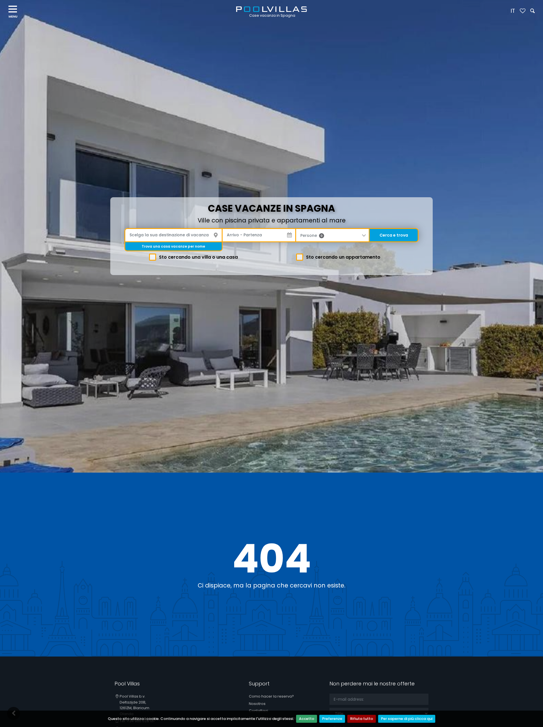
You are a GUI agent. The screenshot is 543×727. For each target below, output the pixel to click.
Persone (311, 235)
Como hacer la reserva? (271, 696)
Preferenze (332, 718)
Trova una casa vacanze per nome (173, 246)
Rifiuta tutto (361, 718)
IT (512, 11)
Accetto (306, 718)
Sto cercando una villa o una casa (198, 257)
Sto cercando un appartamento (343, 257)
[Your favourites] (522, 11)
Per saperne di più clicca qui (406, 718)
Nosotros (257, 703)
